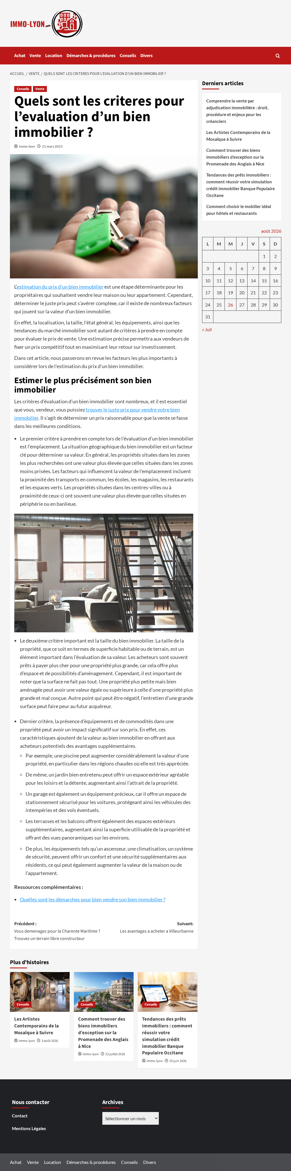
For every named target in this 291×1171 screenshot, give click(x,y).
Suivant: (157, 927)
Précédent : (57, 931)
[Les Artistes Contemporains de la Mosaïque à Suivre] (40, 992)
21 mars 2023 (52, 146)
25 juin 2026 (177, 1061)
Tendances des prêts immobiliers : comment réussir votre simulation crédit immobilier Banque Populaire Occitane (167, 1036)
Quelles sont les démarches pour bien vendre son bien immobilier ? (92, 899)
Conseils (128, 56)
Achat (19, 56)
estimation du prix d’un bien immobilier (60, 287)
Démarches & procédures (90, 56)
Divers (146, 56)
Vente (35, 56)
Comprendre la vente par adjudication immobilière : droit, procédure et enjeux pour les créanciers (237, 111)
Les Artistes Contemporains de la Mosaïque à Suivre (36, 1026)
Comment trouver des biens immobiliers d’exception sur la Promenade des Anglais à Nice (103, 1033)
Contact (20, 1115)
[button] (277, 56)
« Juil (207, 329)
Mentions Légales (29, 1128)
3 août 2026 (49, 1040)
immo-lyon (27, 146)
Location (53, 56)
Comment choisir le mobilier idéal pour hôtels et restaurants (238, 210)
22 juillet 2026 (115, 1054)
